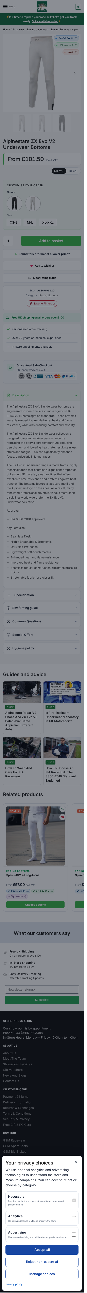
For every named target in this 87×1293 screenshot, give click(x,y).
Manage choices (42, 1274)
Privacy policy (13, 1284)
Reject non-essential (42, 1262)
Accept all (42, 1250)
